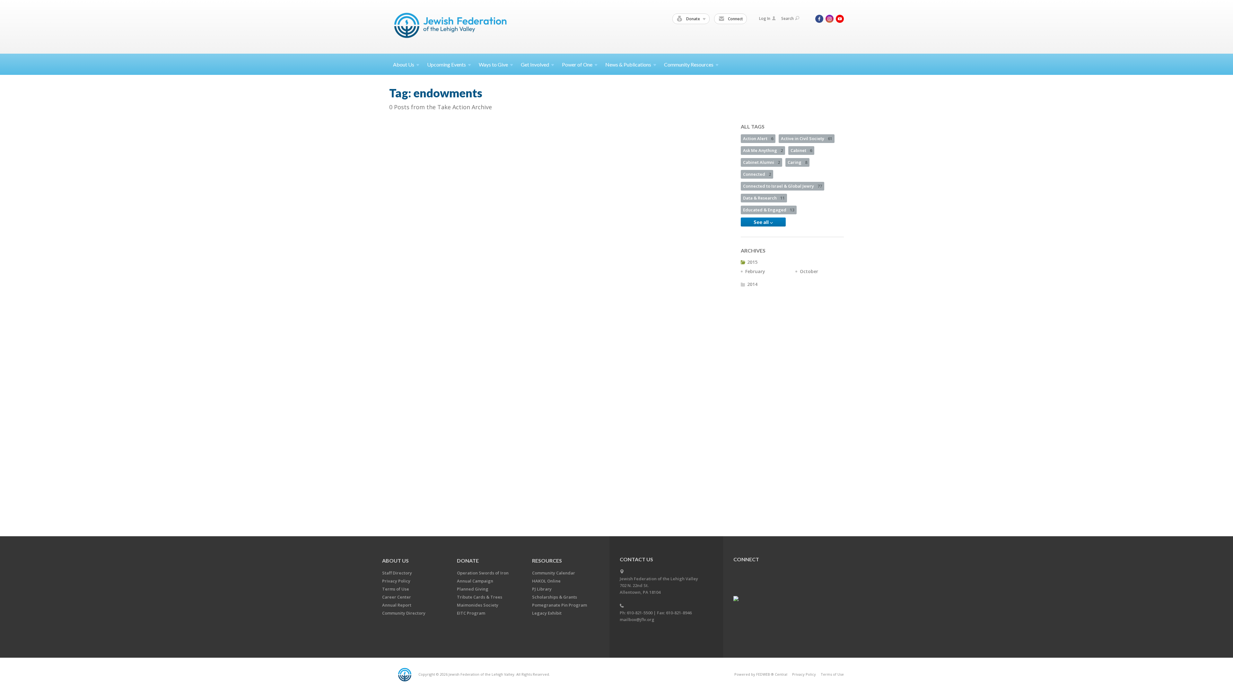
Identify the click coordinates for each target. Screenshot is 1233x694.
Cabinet (801, 150)
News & (628, 64)
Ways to (493, 64)
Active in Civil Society (806, 138)
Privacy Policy (396, 581)
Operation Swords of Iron (483, 573)
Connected (757, 174)
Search (787, 18)
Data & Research (764, 198)
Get (535, 64)
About (403, 64)
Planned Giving (472, 589)
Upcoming (446, 64)
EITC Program (471, 613)
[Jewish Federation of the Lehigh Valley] (452, 26)
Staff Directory (397, 573)
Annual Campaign (475, 581)
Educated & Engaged (768, 210)
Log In (764, 18)
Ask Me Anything (763, 150)
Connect (735, 19)
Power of (577, 64)
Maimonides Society (477, 605)
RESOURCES (547, 560)
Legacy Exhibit (547, 613)
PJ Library (542, 589)
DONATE (468, 560)
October (809, 271)
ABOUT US (395, 560)
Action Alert (758, 138)
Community (688, 64)
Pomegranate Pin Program (559, 605)
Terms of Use (395, 589)
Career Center (396, 597)
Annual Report (396, 605)
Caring (797, 162)
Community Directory (403, 613)
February (755, 271)
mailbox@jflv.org (637, 619)
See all (762, 222)
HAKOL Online (546, 581)
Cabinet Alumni (761, 162)
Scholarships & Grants (554, 597)
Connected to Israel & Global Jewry (782, 186)
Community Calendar (553, 573)
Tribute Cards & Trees (479, 597)
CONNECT (746, 559)
